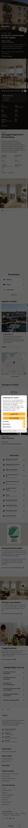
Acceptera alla (14, 414)
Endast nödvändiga (14, 418)
